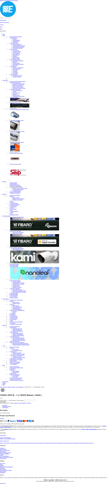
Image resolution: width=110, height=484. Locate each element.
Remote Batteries (13, 183)
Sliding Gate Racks (16, 68)
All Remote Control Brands (15, 186)
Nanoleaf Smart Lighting (15, 280)
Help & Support (3, 449)
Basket (1, 464)
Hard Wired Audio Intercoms (18, 337)
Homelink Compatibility (15, 193)
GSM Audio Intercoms (17, 328)
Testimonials (2, 472)
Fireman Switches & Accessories (16, 380)
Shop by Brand (13, 108)
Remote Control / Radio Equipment (17, 310)
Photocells (15, 56)
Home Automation (6, 215)
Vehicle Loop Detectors (15, 374)
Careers (1, 455)
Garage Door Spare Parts (15, 102)
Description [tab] (5, 405)
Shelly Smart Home (14, 266)
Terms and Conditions (4, 453)
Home (4, 34)
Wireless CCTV (13, 351)
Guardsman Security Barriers (18, 96)
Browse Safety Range (14, 366)
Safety (4, 365)
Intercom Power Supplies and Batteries (20, 343)
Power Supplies (13, 209)
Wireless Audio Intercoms (18, 333)
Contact (4, 382)
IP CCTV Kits (16, 349)
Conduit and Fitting (14, 203)
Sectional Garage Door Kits (18, 84)
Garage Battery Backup (17, 90)
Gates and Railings (14, 74)
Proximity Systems (14, 318)
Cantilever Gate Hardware (18, 67)
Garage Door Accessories (15, 89)
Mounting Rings (13, 360)
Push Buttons (13, 313)
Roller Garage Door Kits (18, 86)
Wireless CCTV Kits (17, 352)
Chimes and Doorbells (14, 363)
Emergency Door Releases (15, 379)
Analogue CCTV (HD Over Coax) (17, 355)
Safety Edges (12, 368)
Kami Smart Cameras (14, 264)
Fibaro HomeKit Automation (16, 247)
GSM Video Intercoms (17, 329)
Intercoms (12, 304)
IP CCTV (12, 348)
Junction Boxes (13, 206)
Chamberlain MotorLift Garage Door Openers (19, 109)
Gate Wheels (15, 72)
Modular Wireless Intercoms (18, 335)
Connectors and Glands (15, 204)
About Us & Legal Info (4, 450)
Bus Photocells (16, 372)
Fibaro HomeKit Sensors (18, 250)
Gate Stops (15, 71)
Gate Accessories (13, 49)
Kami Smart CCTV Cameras (16, 358)
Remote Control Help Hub (15, 191)
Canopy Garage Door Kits (18, 87)
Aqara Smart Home (14, 293)
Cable (11, 201)
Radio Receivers (16, 57)
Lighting (12, 207)
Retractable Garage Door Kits (19, 83)
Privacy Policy (3, 451)
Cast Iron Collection (17, 76)
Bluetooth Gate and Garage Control (20, 188)
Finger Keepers (13, 373)
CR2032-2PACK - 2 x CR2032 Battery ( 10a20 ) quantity (11, 400)
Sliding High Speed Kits (18, 48)
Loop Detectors (13, 319)
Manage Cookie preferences (5, 0)
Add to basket (3, 401)
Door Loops (12, 323)
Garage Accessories (14, 297)
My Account (2, 463)
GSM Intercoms (16, 305)
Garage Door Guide (14, 97)
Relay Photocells (16, 371)
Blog (4, 384)
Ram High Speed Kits (17, 44)
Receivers (15, 311)
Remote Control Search (15, 185)
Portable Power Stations (17, 199)
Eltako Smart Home (14, 294)
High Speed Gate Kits (14, 43)
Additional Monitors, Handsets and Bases (21, 344)
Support (4, 383)
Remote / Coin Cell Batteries (18, 198)
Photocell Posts (16, 55)
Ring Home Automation (15, 288)
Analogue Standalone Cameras (19, 357)
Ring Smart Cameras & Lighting (19, 290)
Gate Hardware (13, 66)
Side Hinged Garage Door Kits (19, 88)
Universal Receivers (17, 190)
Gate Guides (15, 69)
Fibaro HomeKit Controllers (18, 248)
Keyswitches (12, 314)
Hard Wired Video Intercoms (18, 339)
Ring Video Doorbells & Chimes (19, 292)
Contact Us (2, 448)
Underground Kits (16, 40)
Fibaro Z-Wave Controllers (18, 232)
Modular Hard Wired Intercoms (19, 340)
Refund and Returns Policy (5, 452)
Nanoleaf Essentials (17, 281)
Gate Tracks (15, 73)
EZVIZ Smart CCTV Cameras (16, 359)
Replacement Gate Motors (18, 60)
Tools (11, 213)
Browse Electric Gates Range (16, 36)
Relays (11, 210)
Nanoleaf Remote (16, 286)
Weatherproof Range (14, 214)
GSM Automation (13, 316)
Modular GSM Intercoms (18, 331)
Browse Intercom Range (15, 326)
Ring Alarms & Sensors (17, 289)
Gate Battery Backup (17, 51)
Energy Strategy (3, 458)
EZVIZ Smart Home (14, 265)
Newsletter (2, 468)
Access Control (16, 50)
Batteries (12, 196)
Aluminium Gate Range (17, 75)
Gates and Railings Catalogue (6, 470)
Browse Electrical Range (15, 195)
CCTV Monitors (13, 364)
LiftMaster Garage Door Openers (17, 120)
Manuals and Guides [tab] (7, 406)
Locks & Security (16, 52)
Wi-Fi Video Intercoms (17, 306)
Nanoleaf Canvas (16, 285)
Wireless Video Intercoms (18, 334)
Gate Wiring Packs (14, 205)
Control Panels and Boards (18, 64)
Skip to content (15, 0)
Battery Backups (16, 197)
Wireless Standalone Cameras (19, 353)
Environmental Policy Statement (6, 457)
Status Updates (3, 471)
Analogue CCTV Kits (17, 356)
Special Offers (5, 381)
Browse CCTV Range (14, 347)
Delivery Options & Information (6, 466)
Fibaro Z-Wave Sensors (17, 233)
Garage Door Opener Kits (15, 82)
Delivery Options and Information (89, 429)
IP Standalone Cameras (17, 350)
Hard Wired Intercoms (17, 309)
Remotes (4, 181)
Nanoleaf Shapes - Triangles (18, 284)
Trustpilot (2, 418)
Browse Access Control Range (16, 300)
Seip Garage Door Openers (15, 164)
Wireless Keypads (16, 303)
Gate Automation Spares (15, 59)
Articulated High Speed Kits (18, 47)
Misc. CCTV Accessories (15, 362)
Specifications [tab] (5, 407)
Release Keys (15, 65)
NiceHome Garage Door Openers (17, 142)
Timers (11, 212)
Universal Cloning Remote (18, 189)
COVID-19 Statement (4, 456)
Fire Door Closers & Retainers (16, 321)
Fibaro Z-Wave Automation (15, 231)
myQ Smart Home (16, 53)
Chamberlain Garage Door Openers (17, 131)
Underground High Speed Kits (19, 45)
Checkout (2, 465)
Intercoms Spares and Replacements (17, 342)
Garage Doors (5, 80)
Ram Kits (15, 38)
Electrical (4, 194)
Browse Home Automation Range (17, 217)
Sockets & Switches (14, 211)
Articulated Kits (16, 41)
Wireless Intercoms (16, 308)
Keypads (14, 91)
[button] (3, 31)
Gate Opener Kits (13, 37)
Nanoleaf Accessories (17, 287)
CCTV (4, 345)
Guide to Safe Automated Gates (16, 367)
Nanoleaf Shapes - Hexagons (18, 282)
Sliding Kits (15, 42)
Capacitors (12, 202)
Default (29, 403)
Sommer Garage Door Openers (16, 153)
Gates (4, 35)
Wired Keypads (16, 302)
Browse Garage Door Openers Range (17, 81)
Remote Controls (16, 58)
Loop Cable (15, 376)
